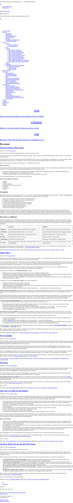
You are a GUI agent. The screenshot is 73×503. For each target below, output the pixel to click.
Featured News (12, 249)
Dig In (7, 249)
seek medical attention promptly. (32, 247)
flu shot (34, 249)
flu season (30, 249)
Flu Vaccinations (6, 336)
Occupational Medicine (14, 358)
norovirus (53, 249)
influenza (45, 387)
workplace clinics (64, 358)
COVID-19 (29, 479)
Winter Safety (5, 253)
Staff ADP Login (4, 500)
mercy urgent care (46, 249)
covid (38, 441)
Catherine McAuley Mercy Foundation (17, 492)
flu (26, 249)
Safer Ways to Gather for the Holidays (14, 391)
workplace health (4, 359)
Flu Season (4, 363)
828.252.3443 (34, 356)
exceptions (68, 376)
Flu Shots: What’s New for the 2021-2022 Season (17, 444)
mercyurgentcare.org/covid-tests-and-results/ (21, 436)
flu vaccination (40, 358)
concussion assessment (24, 332)
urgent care (58, 249)
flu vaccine (46, 358)
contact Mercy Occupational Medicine (13, 474)
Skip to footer (6, 7)
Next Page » (5, 484)
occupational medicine (55, 358)
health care (39, 249)
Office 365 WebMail (4, 501)
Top (1, 4)
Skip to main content (7, 6)
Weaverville (13, 326)
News (18, 249)
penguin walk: (10, 320)
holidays (53, 441)
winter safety (55, 332)
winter (62, 249)
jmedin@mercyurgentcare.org (20, 356)
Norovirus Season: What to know (12, 148)
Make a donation (4, 493)
